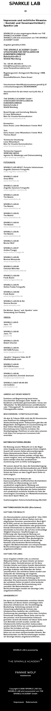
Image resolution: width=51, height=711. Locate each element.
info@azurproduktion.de (14, 378)
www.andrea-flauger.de (14, 252)
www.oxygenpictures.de (14, 352)
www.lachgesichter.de (13, 280)
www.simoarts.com (12, 305)
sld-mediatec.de (11, 387)
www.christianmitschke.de (15, 271)
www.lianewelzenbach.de (15, 118)
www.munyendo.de (12, 261)
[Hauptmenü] (25, 11)
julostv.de (8, 327)
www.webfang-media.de (14, 157)
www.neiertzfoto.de (12, 199)
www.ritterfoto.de (11, 181)
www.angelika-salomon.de (15, 172)
